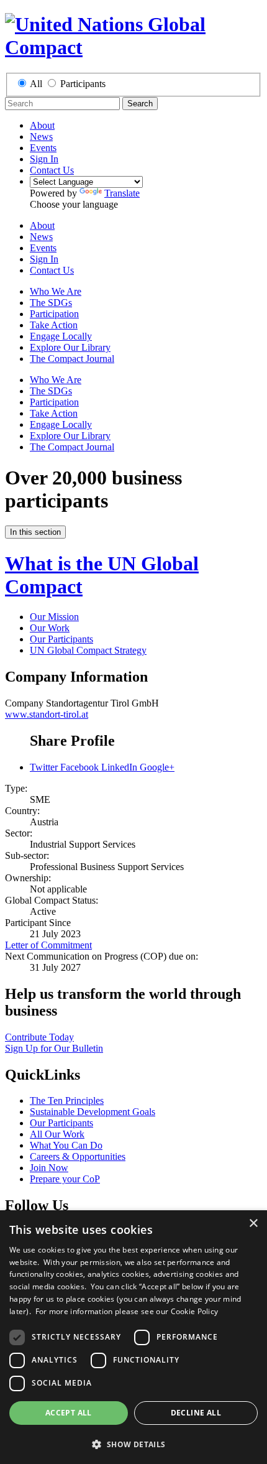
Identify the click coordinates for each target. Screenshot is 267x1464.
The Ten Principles (67, 1100)
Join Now (49, 1167)
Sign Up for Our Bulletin (54, 1048)
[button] (133, 1444)
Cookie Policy (195, 1311)
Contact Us (52, 170)
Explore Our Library (70, 347)
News (41, 136)
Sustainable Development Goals (92, 1111)
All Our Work (57, 1134)
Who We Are (55, 291)
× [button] (253, 1223)
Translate (122, 193)
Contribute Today (39, 1037)
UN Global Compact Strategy (88, 650)
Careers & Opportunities (77, 1156)
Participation (54, 313)
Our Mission (54, 616)
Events (43, 147)
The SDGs (51, 302)
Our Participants (61, 639)
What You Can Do (66, 1145)
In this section (35, 532)
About (42, 125)
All (36, 83)
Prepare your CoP (65, 1179)
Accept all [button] (68, 1412)
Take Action (54, 325)
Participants (83, 83)
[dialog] (133, 1337)
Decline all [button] (196, 1412)
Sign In (44, 159)
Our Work (50, 628)
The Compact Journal (72, 358)
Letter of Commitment (48, 945)
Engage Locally (61, 336)
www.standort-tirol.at (46, 714)
